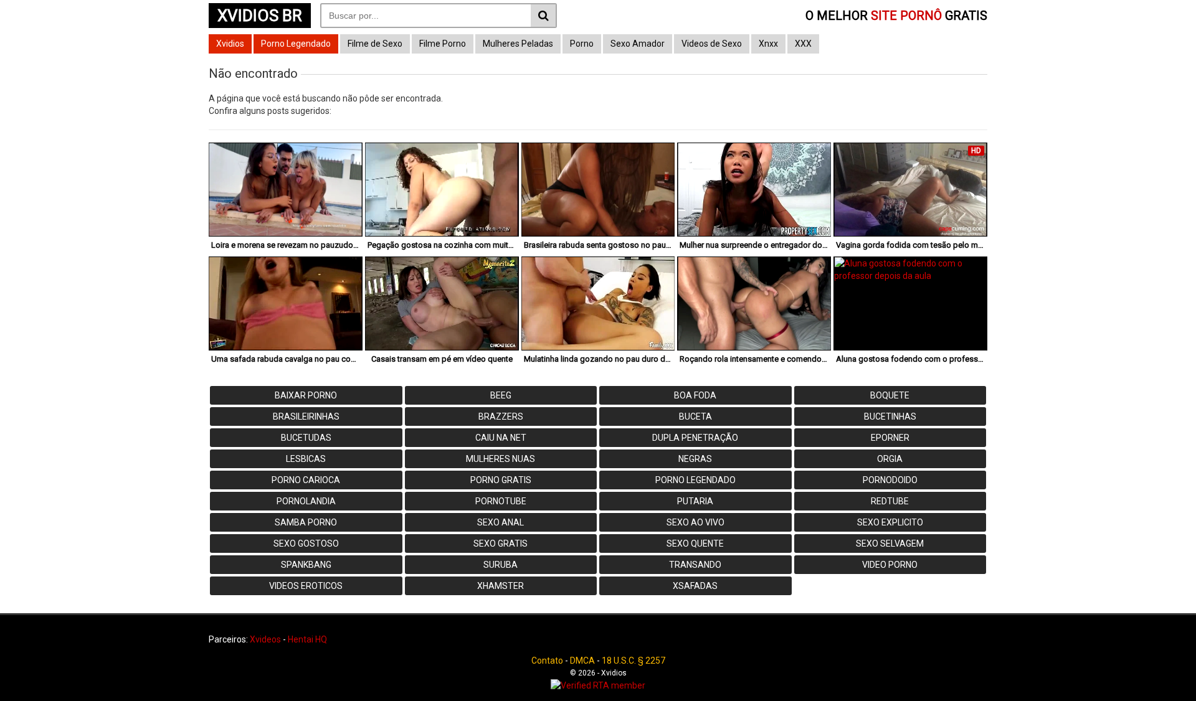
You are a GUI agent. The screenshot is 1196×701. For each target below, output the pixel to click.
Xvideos (265, 639)
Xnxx (768, 44)
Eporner (890, 438)
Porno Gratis (500, 480)
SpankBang (306, 565)
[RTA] (598, 685)
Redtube (890, 501)
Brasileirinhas (306, 416)
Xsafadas (695, 586)
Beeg (500, 395)
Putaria (695, 501)
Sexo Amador (637, 44)
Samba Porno (306, 522)
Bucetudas (306, 438)
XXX (803, 44)
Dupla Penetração (695, 438)
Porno (582, 44)
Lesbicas (306, 459)
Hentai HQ (307, 639)
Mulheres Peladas (518, 44)
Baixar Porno (306, 395)
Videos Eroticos (306, 586)
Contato (547, 661)
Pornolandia (306, 501)
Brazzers (500, 416)
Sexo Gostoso (306, 543)
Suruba (500, 565)
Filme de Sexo (375, 44)
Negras (695, 459)
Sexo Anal (500, 522)
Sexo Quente (695, 543)
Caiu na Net (500, 438)
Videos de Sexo (711, 44)
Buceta (695, 416)
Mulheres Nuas (500, 459)
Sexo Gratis (500, 543)
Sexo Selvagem (890, 543)
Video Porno (890, 565)
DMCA (582, 661)
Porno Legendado (296, 44)
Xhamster (500, 586)
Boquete (889, 395)
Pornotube (500, 501)
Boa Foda (695, 395)
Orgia (890, 459)
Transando (695, 565)
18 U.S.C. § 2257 (633, 661)
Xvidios (230, 44)
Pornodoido (890, 480)
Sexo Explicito (890, 522)
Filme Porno (442, 44)
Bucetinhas (890, 416)
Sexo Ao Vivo (695, 522)
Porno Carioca (306, 480)
